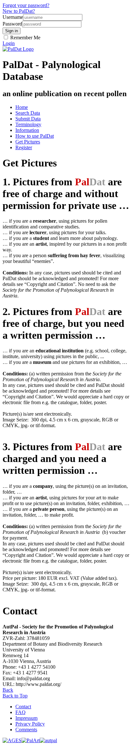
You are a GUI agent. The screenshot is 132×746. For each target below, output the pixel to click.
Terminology (28, 124)
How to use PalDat (34, 136)
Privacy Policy (30, 724)
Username (13, 17)
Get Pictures (27, 141)
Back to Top (15, 695)
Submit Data (28, 118)
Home (21, 107)
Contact (23, 706)
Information (27, 130)
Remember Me (24, 37)
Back (8, 690)
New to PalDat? (19, 11)
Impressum (26, 718)
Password (12, 24)
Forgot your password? (26, 5)
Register (23, 147)
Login (9, 43)
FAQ (20, 712)
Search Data (27, 113)
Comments (26, 729)
